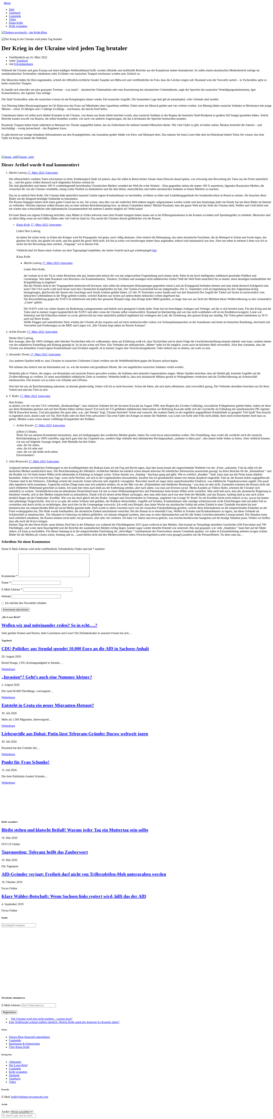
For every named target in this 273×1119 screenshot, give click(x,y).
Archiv (5, 1111)
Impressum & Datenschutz (24, 1043)
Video (12, 19)
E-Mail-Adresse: (11, 1005)
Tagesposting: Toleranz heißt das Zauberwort (44, 852)
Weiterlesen (8, 669)
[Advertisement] (25, 802)
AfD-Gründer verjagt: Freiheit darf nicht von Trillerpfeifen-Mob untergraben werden (83, 874)
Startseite (14, 1075)
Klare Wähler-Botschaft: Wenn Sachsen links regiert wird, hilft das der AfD (73, 896)
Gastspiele (15, 16)
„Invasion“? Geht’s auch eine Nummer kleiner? (46, 677)
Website (6, 596)
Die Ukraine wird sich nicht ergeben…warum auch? (41, 1018)
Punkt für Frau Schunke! (25, 762)
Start (11, 9)
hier (154, 250)
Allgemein (15, 1061)
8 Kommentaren (23, 64)
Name (6, 582)
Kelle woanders (18, 26)
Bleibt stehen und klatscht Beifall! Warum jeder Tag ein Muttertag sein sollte (74, 829)
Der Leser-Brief (18, 1065)
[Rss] (11, 35)
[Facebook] (5, 35)
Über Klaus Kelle (19, 1047)
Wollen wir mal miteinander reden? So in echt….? (49, 625)
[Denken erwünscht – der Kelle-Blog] (24, 32)
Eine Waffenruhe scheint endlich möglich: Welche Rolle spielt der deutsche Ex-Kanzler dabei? (64, 1022)
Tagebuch (14, 12)
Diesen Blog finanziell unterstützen (29, 1037)
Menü (7, 3)
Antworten (51, 172)
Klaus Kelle (16, 22)
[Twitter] (2, 35)
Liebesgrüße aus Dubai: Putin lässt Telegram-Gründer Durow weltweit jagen (74, 733)
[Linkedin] (8, 35)
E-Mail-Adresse (11, 589)
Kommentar (9, 576)
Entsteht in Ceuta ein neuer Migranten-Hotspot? (47, 705)
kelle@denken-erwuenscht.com (29, 1096)
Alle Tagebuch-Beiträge (15, 786)
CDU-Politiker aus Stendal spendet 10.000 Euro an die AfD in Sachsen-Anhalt (75, 648)
